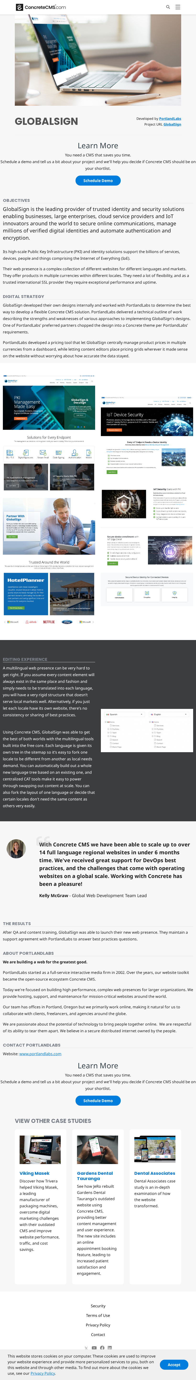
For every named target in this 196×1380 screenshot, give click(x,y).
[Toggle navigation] (177, 8)
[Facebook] (102, 1348)
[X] (86, 1348)
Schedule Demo (98, 180)
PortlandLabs (170, 118)
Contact (98, 1334)
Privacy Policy (98, 1325)
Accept (174, 1364)
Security (98, 1305)
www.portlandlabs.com (40, 1053)
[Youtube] (94, 1348)
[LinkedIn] (110, 1348)
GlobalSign (172, 124)
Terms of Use (98, 1315)
